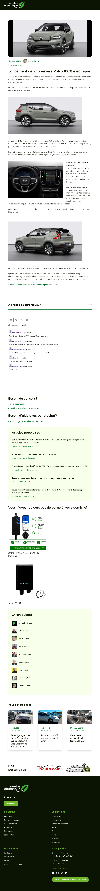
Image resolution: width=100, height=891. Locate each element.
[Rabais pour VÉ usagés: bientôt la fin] (50, 730)
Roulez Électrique (29, 458)
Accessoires (56, 820)
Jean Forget (23, 670)
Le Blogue (8, 853)
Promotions (56, 816)
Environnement (10, 831)
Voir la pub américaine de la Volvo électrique (27, 284)
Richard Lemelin (24, 686)
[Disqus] (50, 353)
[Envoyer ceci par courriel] (11, 320)
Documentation (10, 824)
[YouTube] (53, 873)
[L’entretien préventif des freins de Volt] (79, 730)
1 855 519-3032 (16, 404)
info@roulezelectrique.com (23, 407)
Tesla (54, 835)
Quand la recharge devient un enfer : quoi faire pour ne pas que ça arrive (43, 478)
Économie (8, 827)
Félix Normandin (32, 470)
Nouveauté (56, 842)
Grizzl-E (55, 838)
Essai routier (9, 835)
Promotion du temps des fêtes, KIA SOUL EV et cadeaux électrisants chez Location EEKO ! (50, 466)
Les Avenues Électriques (13, 864)
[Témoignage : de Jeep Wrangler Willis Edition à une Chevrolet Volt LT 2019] (20, 730)
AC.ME (6, 860)
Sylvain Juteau (27, 446)
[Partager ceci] (16, 320)
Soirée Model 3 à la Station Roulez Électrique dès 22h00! (35, 454)
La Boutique (9, 857)
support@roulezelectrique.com (25, 421)
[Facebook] (57, 873)
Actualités (8, 816)
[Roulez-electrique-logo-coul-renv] (14, 5)
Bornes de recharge (12, 820)
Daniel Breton (23, 646)
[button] (94, 5)
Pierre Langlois (24, 678)
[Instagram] (62, 873)
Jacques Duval (23, 662)
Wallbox (55, 827)
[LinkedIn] (66, 873)
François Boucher (25, 654)
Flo (53, 831)
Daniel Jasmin (33, 61)
